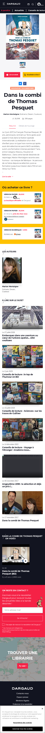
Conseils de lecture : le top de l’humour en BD (17, 375)
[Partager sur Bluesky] (20, 83)
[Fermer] (42, 708)
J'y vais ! (22, 666)
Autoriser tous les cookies (22, 729)
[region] (22, 719)
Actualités (19, 10)
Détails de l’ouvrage (26, 126)
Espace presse (22, 697)
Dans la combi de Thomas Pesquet (20, 520)
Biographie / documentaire (22, 88)
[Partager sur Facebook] (24, 83)
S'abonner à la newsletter (22, 704)
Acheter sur (8, 234)
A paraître (5, 10)
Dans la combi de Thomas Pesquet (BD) (15, 572)
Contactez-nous (22, 693)
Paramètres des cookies (22, 723)
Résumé (12, 126)
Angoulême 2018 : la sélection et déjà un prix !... (21, 485)
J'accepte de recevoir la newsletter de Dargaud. (22, 625)
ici (10, 632)
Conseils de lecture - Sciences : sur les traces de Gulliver (22, 412)
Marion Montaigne (11, 114)
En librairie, (15, 214)
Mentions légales (22, 701)
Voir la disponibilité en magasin (14, 216)
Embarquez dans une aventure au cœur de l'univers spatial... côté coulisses (20, 338)
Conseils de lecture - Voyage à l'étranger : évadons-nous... (18, 448)
